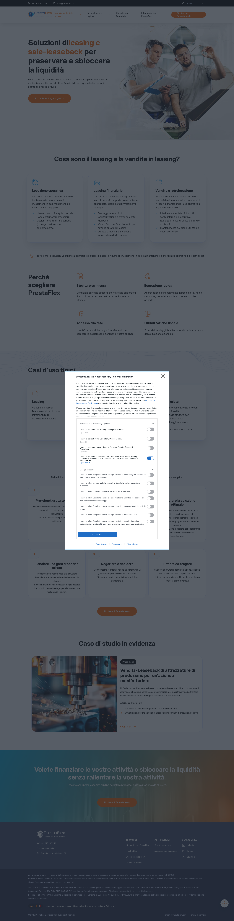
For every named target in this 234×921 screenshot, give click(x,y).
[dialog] (117, 460)
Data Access (117, 544)
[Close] (163, 377)
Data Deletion (102, 544)
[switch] (150, 429)
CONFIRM (97, 535)
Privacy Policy (132, 544)
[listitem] (117, 423)
